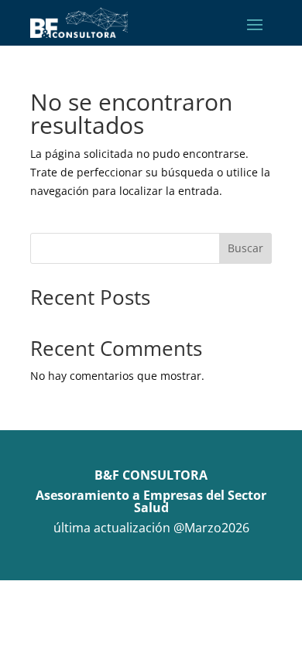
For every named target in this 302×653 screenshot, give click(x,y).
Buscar (245, 248)
